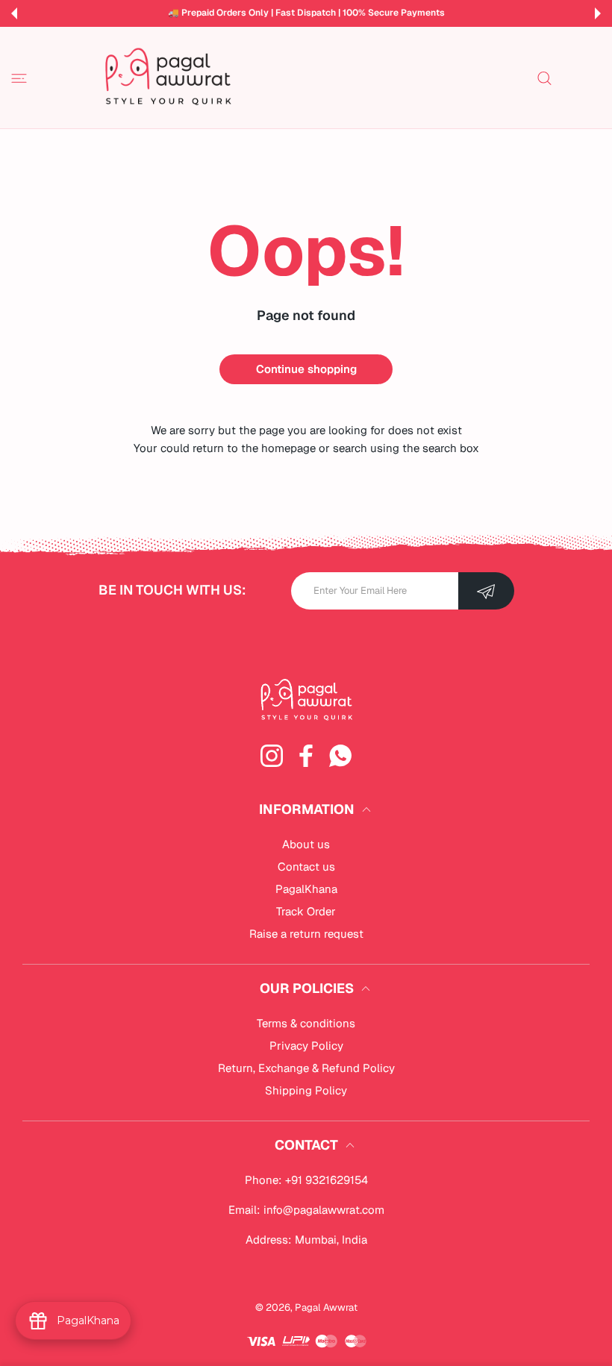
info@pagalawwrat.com (323, 1210)
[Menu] (19, 78)
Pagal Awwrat (326, 1307)
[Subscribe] (486, 591)
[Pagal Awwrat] (168, 77)
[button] (14, 13)
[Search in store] (544, 78)
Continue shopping (306, 369)
